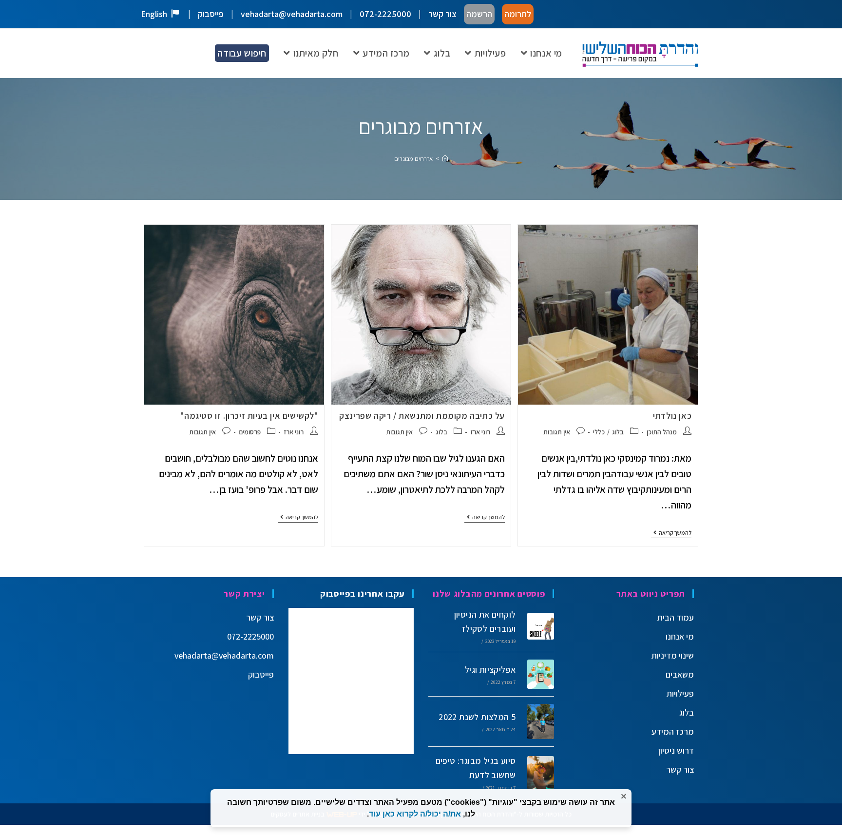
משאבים (680, 674)
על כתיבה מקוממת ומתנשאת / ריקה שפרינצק (422, 415)
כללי (599, 432)
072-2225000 (385, 13)
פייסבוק (211, 13)
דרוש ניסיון (676, 750)
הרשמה (479, 13)
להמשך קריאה (671, 532)
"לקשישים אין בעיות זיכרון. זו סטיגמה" (249, 415)
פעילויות (680, 693)
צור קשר (442, 13)
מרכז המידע (672, 731)
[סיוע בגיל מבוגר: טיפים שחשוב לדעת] (537, 772)
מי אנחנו (680, 636)
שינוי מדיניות (672, 655)
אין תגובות (556, 432)
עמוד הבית (675, 617)
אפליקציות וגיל (490, 669)
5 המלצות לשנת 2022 (477, 716)
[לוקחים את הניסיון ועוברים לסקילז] (537, 626)
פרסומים (250, 432)
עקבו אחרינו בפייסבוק (362, 593)
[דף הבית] (445, 159)
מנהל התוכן (662, 432)
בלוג (618, 432)
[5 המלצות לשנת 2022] (537, 722)
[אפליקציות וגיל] (537, 674)
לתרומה (517, 13)
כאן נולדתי (672, 415)
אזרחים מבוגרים (413, 159)
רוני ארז (480, 432)
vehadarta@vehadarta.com (292, 13)
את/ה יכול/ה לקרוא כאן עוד (415, 814)
